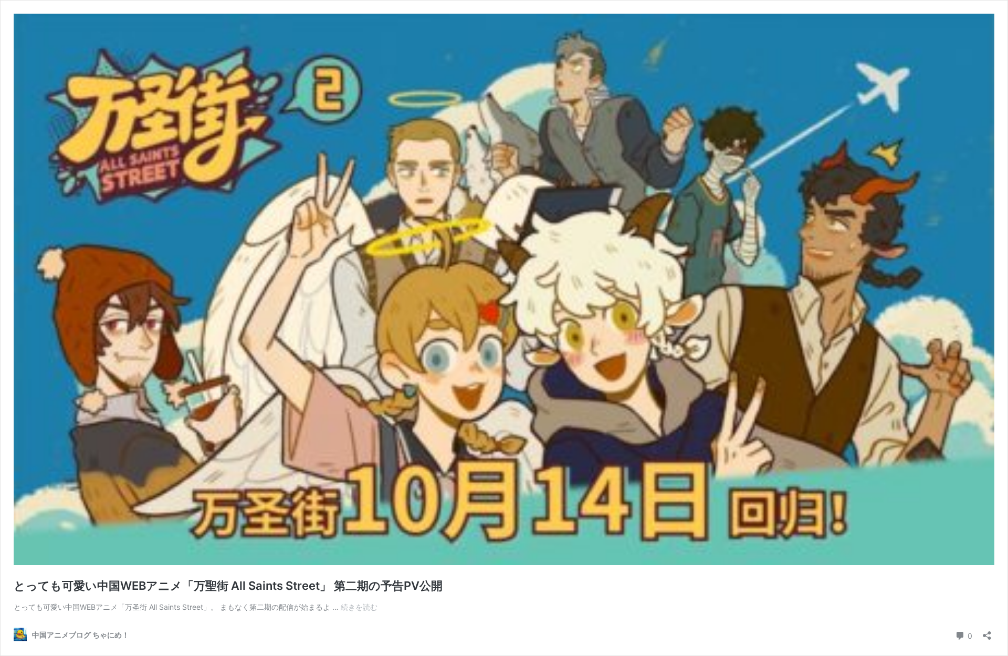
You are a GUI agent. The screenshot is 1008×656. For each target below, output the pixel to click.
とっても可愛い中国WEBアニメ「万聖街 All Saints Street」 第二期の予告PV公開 (228, 585)
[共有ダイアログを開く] (987, 632)
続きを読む (359, 606)
